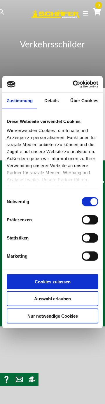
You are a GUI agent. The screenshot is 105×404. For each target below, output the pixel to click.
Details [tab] (51, 100)
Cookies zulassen (53, 281)
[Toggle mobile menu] (86, 13)
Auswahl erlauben (52, 298)
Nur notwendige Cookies (52, 315)
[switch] (90, 219)
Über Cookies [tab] (84, 100)
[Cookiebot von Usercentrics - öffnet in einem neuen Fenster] (74, 84)
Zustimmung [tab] (20, 100)
